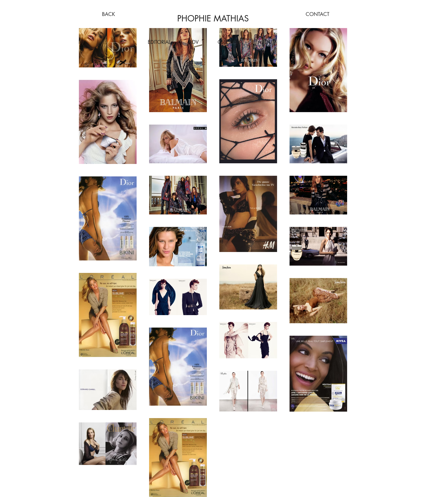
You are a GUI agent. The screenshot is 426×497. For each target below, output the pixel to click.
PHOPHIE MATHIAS (213, 18)
